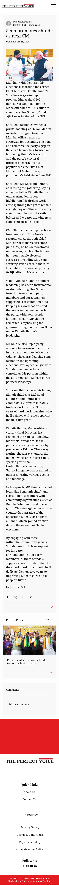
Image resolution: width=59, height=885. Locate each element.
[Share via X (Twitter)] (15, 597)
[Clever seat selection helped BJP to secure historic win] (29, 640)
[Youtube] (31, 866)
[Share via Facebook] (7, 597)
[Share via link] (30, 597)
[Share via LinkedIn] (23, 597)
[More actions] (51, 23)
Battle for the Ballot (16, 587)
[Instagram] (27, 866)
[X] (23, 866)
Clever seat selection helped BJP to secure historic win (28, 661)
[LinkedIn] (35, 866)
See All (49, 619)
